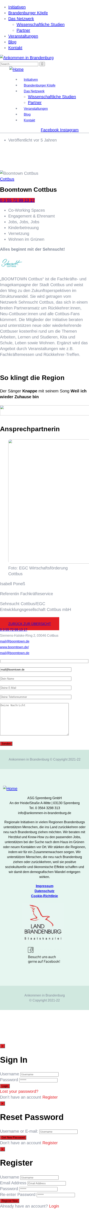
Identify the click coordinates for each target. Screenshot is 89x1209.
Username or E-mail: (19, 1131)
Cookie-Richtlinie (44, 896)
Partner (23, 30)
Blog (12, 42)
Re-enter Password (17, 1194)
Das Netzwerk (21, 18)
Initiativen (17, 7)
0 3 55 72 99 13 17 (17, 200)
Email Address (13, 1183)
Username (9, 1074)
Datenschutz (44, 891)
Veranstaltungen (23, 36)
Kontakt (15, 47)
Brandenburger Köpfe (28, 13)
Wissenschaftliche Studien (41, 24)
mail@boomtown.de (14, 641)
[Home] (16, 69)
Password (9, 1079)
